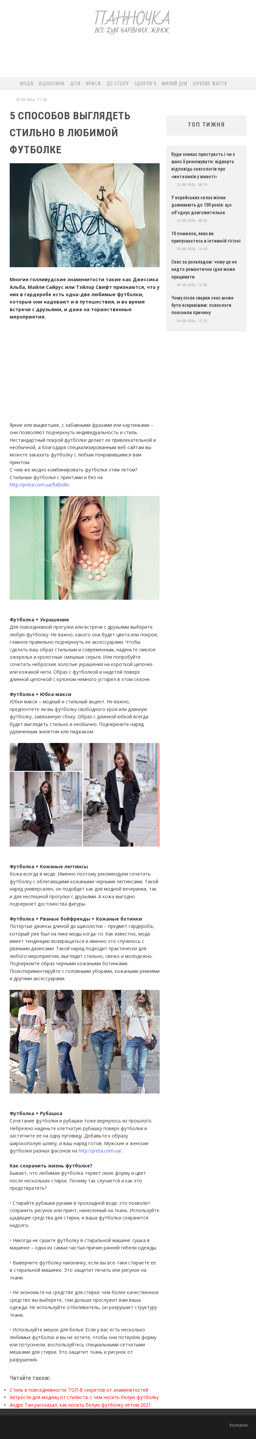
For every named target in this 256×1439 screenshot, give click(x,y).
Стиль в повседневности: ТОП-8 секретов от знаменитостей (79, 1390)
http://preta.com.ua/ (100, 1150)
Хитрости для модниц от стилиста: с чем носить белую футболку (84, 1397)
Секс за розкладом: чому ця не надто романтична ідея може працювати (204, 269)
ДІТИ (75, 83)
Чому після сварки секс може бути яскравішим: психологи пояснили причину (202, 305)
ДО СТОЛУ (117, 83)
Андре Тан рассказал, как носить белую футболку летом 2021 (80, 1405)
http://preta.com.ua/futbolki (39, 484)
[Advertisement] (127, 59)
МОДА (27, 83)
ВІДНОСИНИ (52, 83)
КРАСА (93, 83)
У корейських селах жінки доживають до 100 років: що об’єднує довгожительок (201, 205)
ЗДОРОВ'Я (145, 83)
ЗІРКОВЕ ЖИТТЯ (210, 83)
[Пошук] (248, 83)
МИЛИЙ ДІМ (174, 83)
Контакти (239, 1425)
